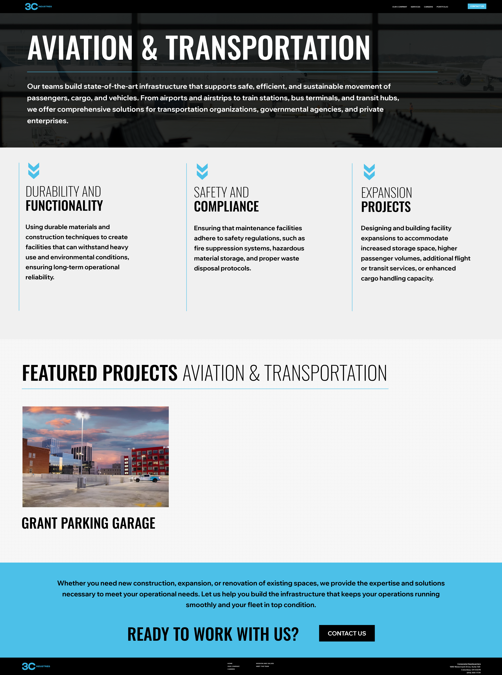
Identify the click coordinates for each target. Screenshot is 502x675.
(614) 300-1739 (474, 672)
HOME (229, 663)
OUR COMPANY (233, 666)
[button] (415, 7)
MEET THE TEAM (262, 666)
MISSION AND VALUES (265, 663)
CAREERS (231, 669)
